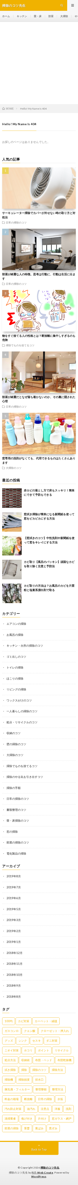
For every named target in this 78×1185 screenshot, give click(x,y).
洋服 (57, 1109)
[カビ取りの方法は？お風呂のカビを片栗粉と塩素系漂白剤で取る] (12, 593)
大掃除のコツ (13, 467)
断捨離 (28, 1099)
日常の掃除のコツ (16, 222)
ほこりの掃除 (14, 678)
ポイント (43, 1050)
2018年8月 (13, 996)
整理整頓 (41, 1089)
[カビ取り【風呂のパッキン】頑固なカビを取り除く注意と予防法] (12, 569)
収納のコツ (13, 733)
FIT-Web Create (42, 1172)
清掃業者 (10, 1118)
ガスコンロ (12, 1031)
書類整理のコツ (16, 809)
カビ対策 (23, 1021)
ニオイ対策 (12, 1050)
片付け (42, 1118)
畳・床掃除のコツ (17, 820)
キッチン (22, 16)
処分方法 (10, 1060)
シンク (22, 1040)
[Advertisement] (39, 63)
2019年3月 (13, 920)
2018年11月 (14, 963)
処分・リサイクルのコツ (21, 722)
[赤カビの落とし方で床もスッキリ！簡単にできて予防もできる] (12, 498)
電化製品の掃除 (16, 853)
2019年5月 (13, 909)
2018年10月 (14, 974)
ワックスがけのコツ (19, 700)
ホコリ (28, 1050)
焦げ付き (26, 1118)
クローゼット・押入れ (55, 1031)
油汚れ (31, 1109)
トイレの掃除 (14, 667)
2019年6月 (13, 898)
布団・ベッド (43, 1060)
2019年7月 (13, 887)
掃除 (24, 1070)
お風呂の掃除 (14, 634)
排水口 (39, 1079)
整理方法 (57, 1089)
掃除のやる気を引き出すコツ (24, 777)
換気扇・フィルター (17, 1089)
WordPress (38, 1176)
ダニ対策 (51, 1040)
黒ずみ (53, 1128)
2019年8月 (13, 876)
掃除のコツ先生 (50, 1167)
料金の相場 (12, 1099)
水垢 (60, 1099)
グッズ (9, 1040)
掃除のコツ (39, 1070)
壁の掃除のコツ (16, 744)
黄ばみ (39, 1128)
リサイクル (62, 1050)
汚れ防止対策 (13, 1109)
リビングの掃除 (16, 689)
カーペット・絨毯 (46, 1021)
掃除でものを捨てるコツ (20, 345)
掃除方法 (57, 1070)
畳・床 (38, 16)
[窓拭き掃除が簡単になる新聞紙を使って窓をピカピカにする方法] (12, 522)
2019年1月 (13, 942)
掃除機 (9, 1079)
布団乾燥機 (64, 1060)
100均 (9, 1021)
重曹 (27, 1128)
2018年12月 (14, 953)
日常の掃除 (45, 1099)
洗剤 (68, 1109)
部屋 (51, 16)
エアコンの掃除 (16, 623)
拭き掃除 (10, 1070)
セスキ (36, 1040)
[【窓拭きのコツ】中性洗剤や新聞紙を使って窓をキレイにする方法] (12, 545)
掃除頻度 (24, 1079)
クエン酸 (29, 1031)
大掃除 (64, 16)
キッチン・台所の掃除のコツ (24, 645)
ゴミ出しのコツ (16, 656)
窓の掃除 (12, 831)
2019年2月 (13, 931)
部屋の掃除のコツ (17, 842)
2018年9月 (13, 985)
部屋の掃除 (12, 1128)
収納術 (25, 1060)
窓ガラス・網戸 (62, 1118)
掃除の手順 (13, 788)
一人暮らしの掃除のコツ (21, 711)
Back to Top (39, 1149)
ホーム (6, 16)
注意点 (45, 1109)
